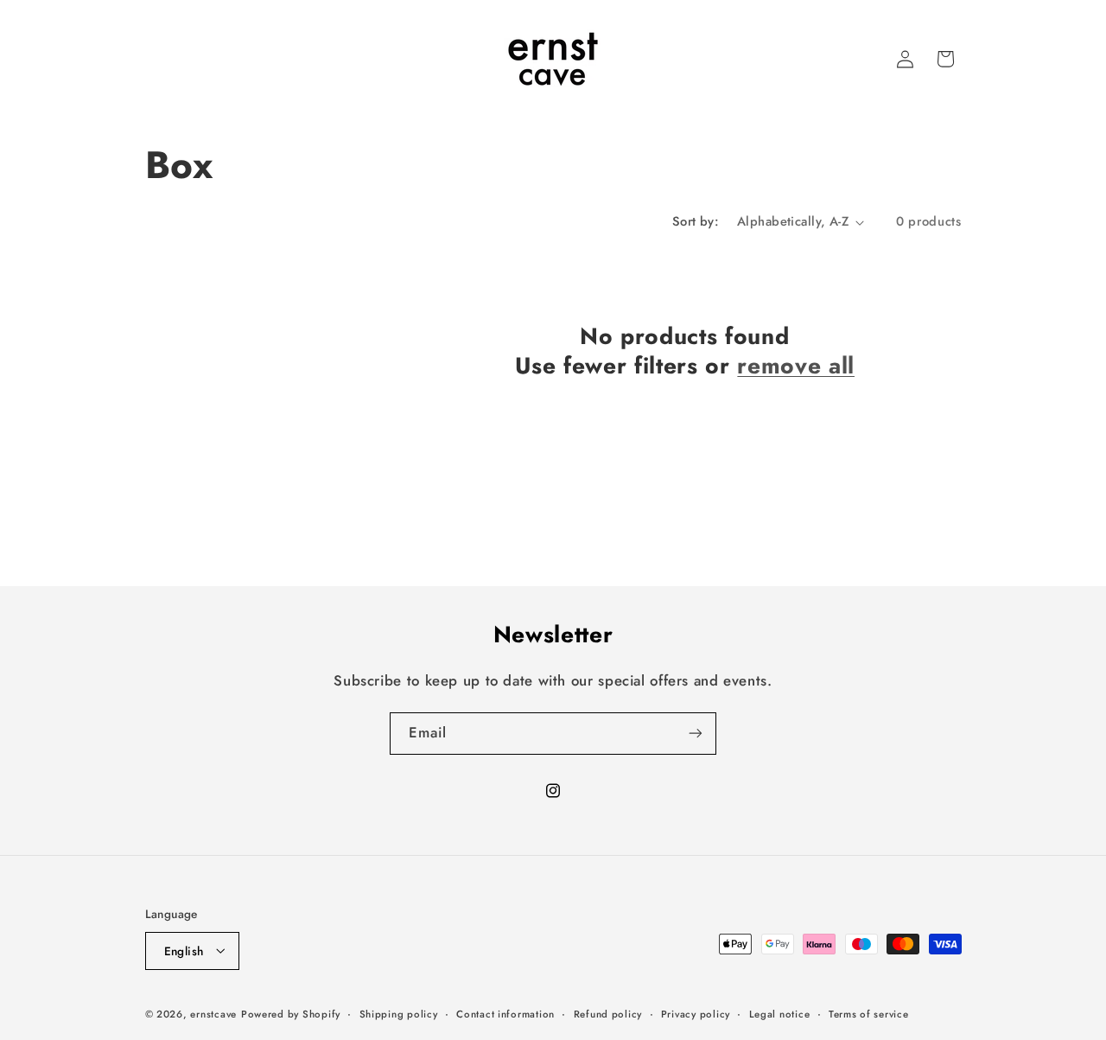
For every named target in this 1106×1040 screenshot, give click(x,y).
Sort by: (695, 221)
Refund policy (608, 1013)
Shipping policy (398, 1013)
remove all (796, 366)
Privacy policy (695, 1013)
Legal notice (779, 1013)
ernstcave (213, 1013)
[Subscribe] (695, 733)
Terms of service (869, 1013)
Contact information (505, 1013)
